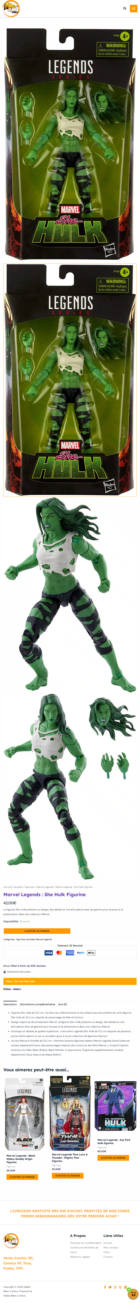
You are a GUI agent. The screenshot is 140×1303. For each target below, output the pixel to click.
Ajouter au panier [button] (22, 1177)
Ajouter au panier (37, 931)
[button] (125, 9)
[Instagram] (115, 1287)
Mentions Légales (80, 1257)
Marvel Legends (45, 887)
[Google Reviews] (120, 1287)
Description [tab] (10, 1004)
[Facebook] (105, 1287)
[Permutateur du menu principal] (133, 8)
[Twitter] (110, 1287)
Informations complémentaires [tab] (37, 1004)
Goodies (18, 887)
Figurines (29, 887)
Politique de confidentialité (85, 1243)
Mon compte (110, 1247)
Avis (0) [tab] (62, 1004)
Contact (108, 1257)
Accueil (7, 887)
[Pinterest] (125, 1287)
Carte (106, 1252)
